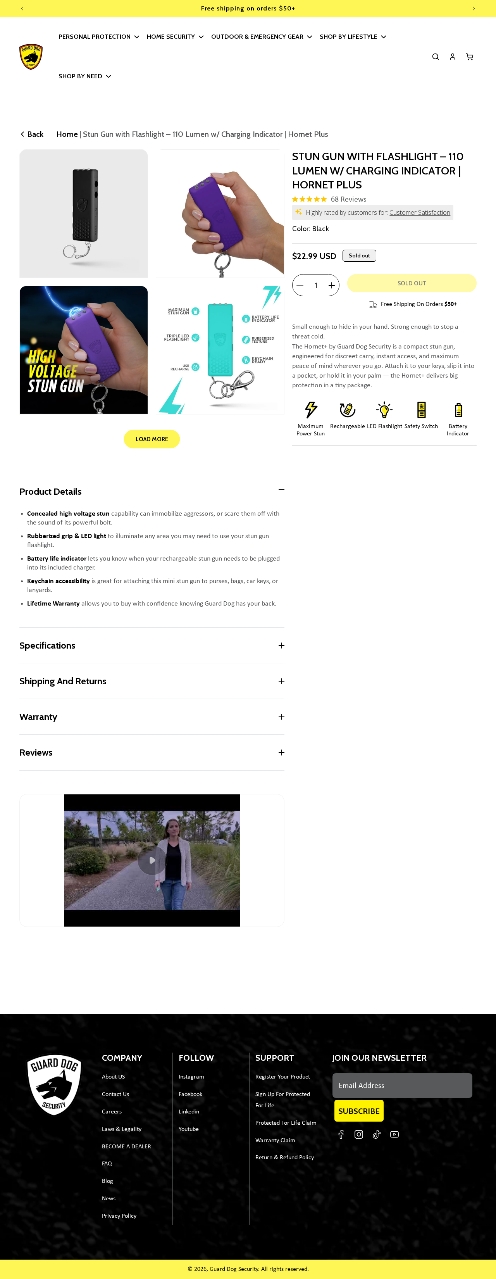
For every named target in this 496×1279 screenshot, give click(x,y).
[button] (97, 37)
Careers (112, 1112)
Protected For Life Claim (286, 1123)
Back (35, 134)
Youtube (189, 1129)
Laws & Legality (121, 1129)
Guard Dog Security (234, 1269)
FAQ (107, 1164)
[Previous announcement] (22, 8)
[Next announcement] (473, 8)
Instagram (191, 1077)
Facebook (190, 1094)
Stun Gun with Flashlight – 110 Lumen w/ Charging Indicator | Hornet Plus (205, 134)
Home (67, 134)
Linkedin (189, 1112)
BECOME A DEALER (126, 1147)
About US (113, 1077)
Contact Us (115, 1094)
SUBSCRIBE (359, 1111)
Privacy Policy (119, 1216)
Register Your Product (282, 1077)
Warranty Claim (275, 1140)
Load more (152, 439)
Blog (107, 1181)
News (108, 1199)
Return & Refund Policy (284, 1158)
